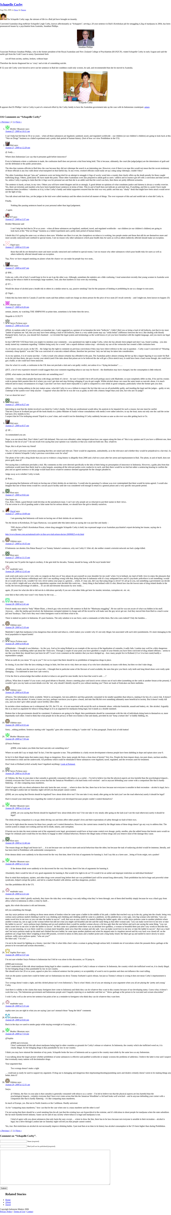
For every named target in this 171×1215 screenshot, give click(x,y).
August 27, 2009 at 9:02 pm (17, 495)
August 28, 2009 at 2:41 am (17, 604)
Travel (8, 1204)
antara (146, 107)
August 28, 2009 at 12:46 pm (17, 843)
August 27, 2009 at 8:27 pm (17, 404)
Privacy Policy (6, 1211)
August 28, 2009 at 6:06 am (17, 644)
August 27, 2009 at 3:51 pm (17, 247)
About (8, 1202)
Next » (19, 122)
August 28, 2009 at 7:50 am (17, 739)
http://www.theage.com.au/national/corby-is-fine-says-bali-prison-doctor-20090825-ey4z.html (44, 534)
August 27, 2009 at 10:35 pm (17, 543)
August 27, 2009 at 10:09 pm (17, 514)
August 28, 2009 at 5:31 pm (17, 1006)
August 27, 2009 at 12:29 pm (17, 147)
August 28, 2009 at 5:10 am (17, 627)
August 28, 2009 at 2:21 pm (17, 894)
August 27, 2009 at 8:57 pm (17, 425)
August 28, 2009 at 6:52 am (17, 725)
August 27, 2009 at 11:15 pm (17, 557)
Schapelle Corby (11, 4)
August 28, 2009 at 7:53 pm (17, 1034)
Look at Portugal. (68, 764)
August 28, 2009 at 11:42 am (17, 808)
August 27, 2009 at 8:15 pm (17, 325)
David (12, 511)
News (16, 10)
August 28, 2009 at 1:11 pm (17, 864)
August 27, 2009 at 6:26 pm (17, 307)
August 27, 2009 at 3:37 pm (17, 219)
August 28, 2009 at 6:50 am (17, 692)
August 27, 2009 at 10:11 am (17, 131)
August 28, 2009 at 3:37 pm (17, 955)
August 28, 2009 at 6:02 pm (17, 1020)
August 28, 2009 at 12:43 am (17, 571)
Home (8, 1200)
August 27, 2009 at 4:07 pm (17, 268)
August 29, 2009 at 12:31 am (17, 1084)
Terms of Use (19, 1211)
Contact (30, 1211)
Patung (23, 10)
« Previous (4, 122)
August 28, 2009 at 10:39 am (17, 773)
